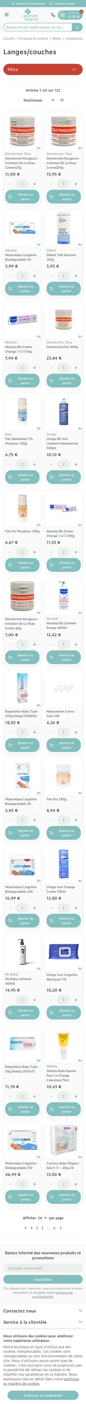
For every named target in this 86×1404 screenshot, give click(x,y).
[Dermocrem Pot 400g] (63, 319)
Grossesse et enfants (33, 38)
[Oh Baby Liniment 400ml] (22, 951)
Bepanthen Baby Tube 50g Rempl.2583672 (21, 1068)
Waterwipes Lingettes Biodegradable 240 (21, 889)
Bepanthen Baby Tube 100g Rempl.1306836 (21, 713)
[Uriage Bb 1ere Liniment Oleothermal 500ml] (63, 411)
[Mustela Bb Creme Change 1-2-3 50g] (22, 319)
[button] (43, 69)
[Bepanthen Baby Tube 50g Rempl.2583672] (22, 1043)
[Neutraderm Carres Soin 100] (63, 688)
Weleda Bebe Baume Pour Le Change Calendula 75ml (61, 1075)
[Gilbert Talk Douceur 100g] (63, 227)
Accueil (8, 38)
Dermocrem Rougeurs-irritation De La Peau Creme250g (63, 163)
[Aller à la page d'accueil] (30, 15)
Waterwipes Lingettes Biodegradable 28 (21, 801)
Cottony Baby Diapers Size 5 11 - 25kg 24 (63, 1165)
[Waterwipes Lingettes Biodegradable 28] (22, 776)
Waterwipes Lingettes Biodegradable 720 (21, 1165)
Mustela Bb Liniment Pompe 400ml (61, 625)
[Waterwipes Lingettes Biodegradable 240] (22, 864)
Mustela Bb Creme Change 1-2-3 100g (61, 533)
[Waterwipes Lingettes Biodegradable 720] (22, 1140)
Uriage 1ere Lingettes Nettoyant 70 (62, 976)
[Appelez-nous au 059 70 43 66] (53, 15)
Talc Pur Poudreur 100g (22, 531)
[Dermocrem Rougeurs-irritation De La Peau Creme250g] (63, 131)
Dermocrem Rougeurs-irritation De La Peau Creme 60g (21, 623)
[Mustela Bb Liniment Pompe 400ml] (63, 596)
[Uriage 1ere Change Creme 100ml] (63, 864)
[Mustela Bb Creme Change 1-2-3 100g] (63, 508)
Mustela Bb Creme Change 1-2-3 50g (18, 348)
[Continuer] (60, 1228)
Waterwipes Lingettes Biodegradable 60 (21, 257)
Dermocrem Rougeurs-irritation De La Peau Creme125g (21, 163)
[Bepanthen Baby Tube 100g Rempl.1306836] (22, 688)
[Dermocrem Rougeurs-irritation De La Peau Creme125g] (22, 131)
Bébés (57, 38)
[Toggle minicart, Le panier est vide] (62, 15)
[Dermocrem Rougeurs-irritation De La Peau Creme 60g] (22, 596)
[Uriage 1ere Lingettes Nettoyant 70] (63, 951)
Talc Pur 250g (56, 799)
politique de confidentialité (52, 1294)
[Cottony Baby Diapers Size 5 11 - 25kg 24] (63, 1140)
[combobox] (37, 27)
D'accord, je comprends (43, 1395)
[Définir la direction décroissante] (61, 100)
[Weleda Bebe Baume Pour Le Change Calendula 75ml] (63, 1043)
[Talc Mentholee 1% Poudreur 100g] (22, 411)
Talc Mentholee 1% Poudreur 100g (19, 440)
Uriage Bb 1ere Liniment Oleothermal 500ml (62, 443)
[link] (26, 1228)
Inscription (43, 1279)
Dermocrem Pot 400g (62, 346)
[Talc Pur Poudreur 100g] (22, 508)
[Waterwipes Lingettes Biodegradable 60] (22, 227)
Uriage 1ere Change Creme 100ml (61, 889)
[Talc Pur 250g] (63, 776)
